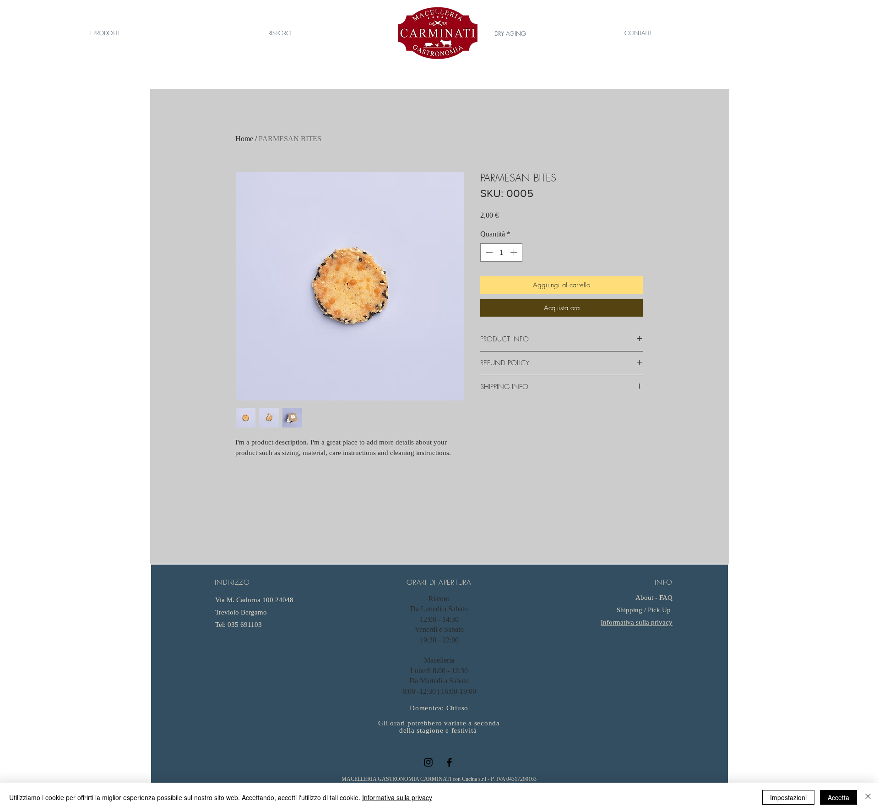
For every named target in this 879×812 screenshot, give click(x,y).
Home (244, 139)
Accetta (838, 797)
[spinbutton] (501, 252)
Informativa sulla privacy (637, 622)
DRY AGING (510, 33)
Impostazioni (788, 797)
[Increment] (514, 252)
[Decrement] (488, 252)
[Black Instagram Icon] (428, 762)
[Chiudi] (868, 797)
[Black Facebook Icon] (449, 762)
